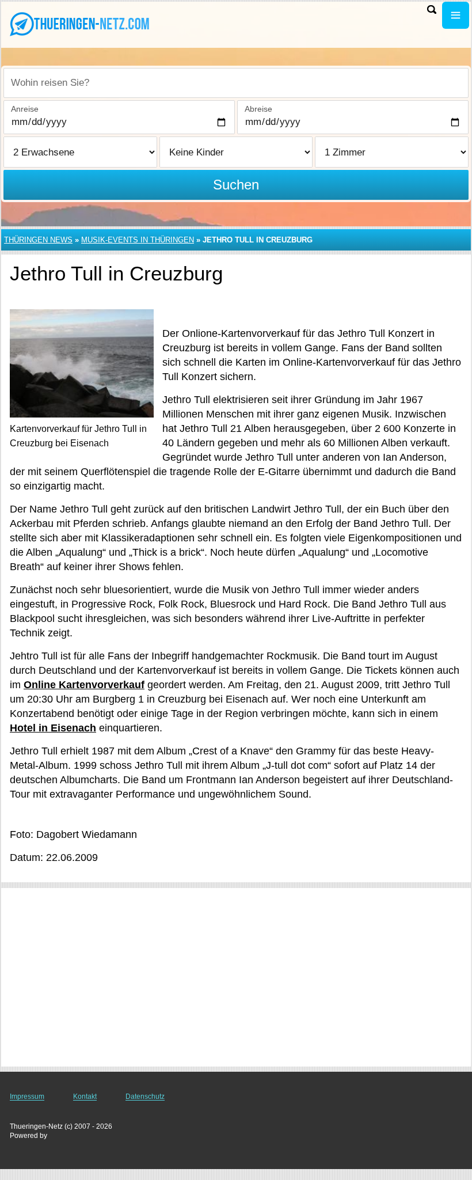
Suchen (236, 184)
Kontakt (85, 1096)
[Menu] (455, 15)
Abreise (258, 108)
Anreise (25, 108)
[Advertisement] (236, 977)
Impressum (27, 1096)
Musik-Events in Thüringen (137, 240)
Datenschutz (145, 1096)
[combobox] (236, 83)
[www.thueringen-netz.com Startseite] (81, 23)
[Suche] (431, 9)
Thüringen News (38, 240)
